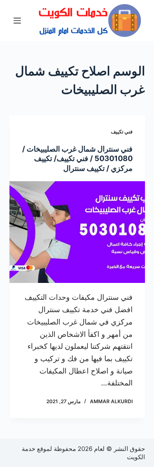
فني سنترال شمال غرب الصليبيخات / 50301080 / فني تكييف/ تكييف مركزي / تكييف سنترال (77, 159)
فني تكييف (122, 131)
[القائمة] (17, 20)
